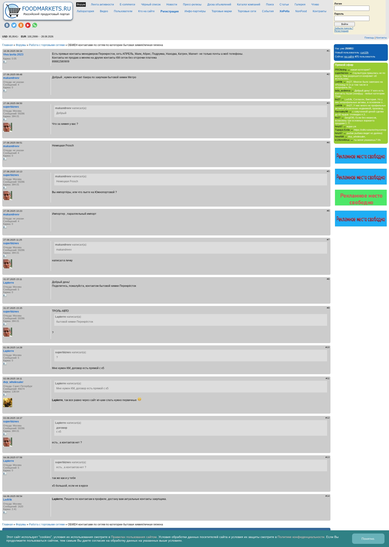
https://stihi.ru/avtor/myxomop (370, 129)
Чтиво (315, 4)
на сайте (349, 56)
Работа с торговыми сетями (47, 45)
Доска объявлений (219, 4)
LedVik (7, 499)
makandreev (11, 78)
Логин (338, 3)
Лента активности (102, 4)
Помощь (369, 37)
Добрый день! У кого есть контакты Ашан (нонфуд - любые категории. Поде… (360, 93)
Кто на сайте (146, 11)
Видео (104, 11)
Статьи (284, 4)
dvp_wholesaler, (357, 136)
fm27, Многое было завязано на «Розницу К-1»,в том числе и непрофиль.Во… (359, 84)
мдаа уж (351, 126)
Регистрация (341, 31)
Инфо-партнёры (195, 11)
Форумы (21, 45)
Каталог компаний (248, 4)
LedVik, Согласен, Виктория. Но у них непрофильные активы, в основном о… (360, 101)
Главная (7, 45)
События (268, 11)
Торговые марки (222, 11)
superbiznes (11, 106)
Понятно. (368, 538)
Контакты (381, 37)
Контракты (319, 11)
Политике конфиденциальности (301, 537)
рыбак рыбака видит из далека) (364, 133)
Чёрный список (151, 4)
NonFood (301, 11)
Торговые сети (247, 11)
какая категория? (360, 69)
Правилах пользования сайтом (134, 537)
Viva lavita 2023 (13, 54)
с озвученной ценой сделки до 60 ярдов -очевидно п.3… (359, 113)
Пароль (339, 13)
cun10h (364, 52)
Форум (81, 4)
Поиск (270, 4)
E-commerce (127, 4)
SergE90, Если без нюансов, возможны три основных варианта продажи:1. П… (356, 120)
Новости (171, 4)
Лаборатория (85, 11)
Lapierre (8, 282)
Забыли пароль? (343, 28)
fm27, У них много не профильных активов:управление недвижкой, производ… (360, 107)
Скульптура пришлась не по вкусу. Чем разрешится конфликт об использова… (360, 76)
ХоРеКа (284, 11)
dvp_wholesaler (13, 382)
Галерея (300, 4)
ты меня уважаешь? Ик (367, 140)
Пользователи (123, 11)
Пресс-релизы (192, 4)
